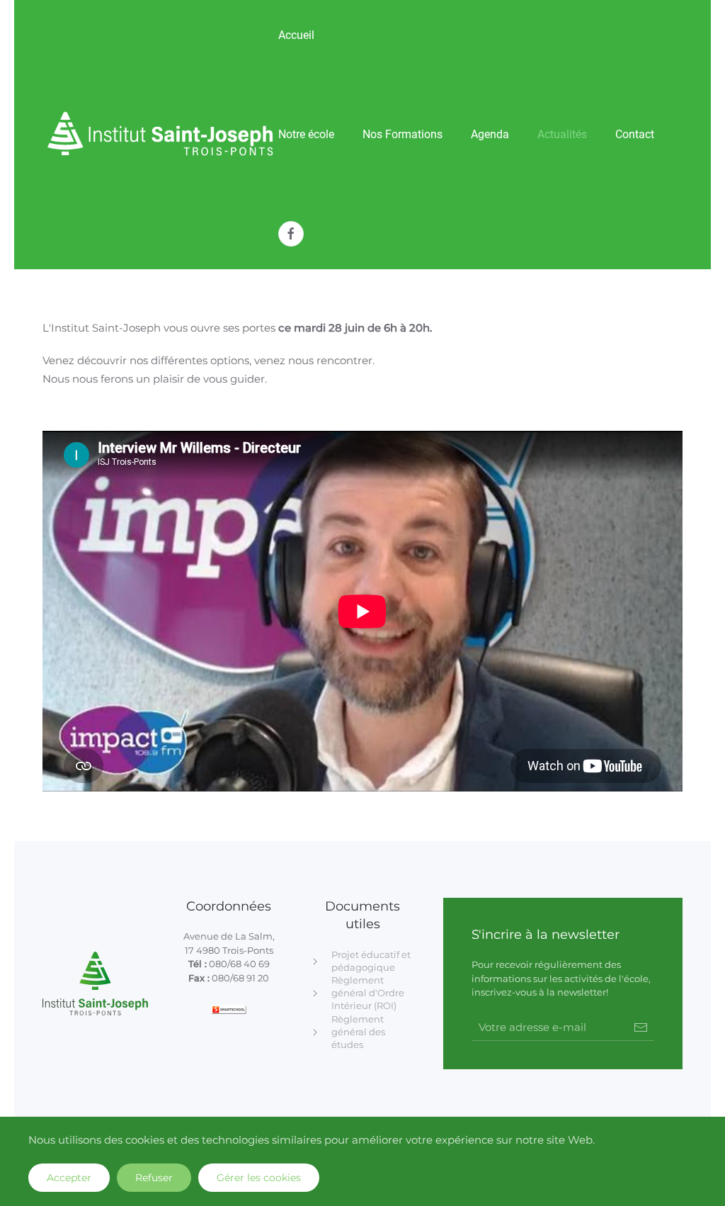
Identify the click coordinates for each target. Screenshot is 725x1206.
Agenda (490, 134)
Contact (634, 134)
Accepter (69, 1177)
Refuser (154, 1177)
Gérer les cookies (259, 1177)
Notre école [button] (306, 134)
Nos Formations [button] (402, 134)
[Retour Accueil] (160, 134)
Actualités (562, 134)
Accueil (296, 35)
